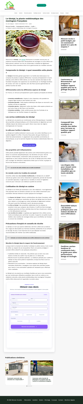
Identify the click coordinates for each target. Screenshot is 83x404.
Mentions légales (70, 400)
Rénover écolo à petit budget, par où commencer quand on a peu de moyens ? (69, 43)
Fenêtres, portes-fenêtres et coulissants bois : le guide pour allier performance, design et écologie (69, 251)
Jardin (30, 23)
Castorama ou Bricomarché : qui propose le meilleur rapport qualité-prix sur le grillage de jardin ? (69, 84)
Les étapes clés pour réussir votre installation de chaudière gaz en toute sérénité (68, 169)
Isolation (35, 400)
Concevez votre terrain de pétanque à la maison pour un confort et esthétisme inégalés (41, 379)
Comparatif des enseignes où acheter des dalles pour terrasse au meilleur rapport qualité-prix (69, 127)
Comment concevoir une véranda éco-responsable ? (15, 378)
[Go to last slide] (7, 372)
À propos (54, 400)
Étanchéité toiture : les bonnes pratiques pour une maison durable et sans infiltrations (69, 210)
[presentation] (16, 368)
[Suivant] (51, 372)
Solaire (41, 400)
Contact (60, 400)
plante (23, 59)
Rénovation (27, 400)
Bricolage (47, 400)
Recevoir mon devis (29, 145)
